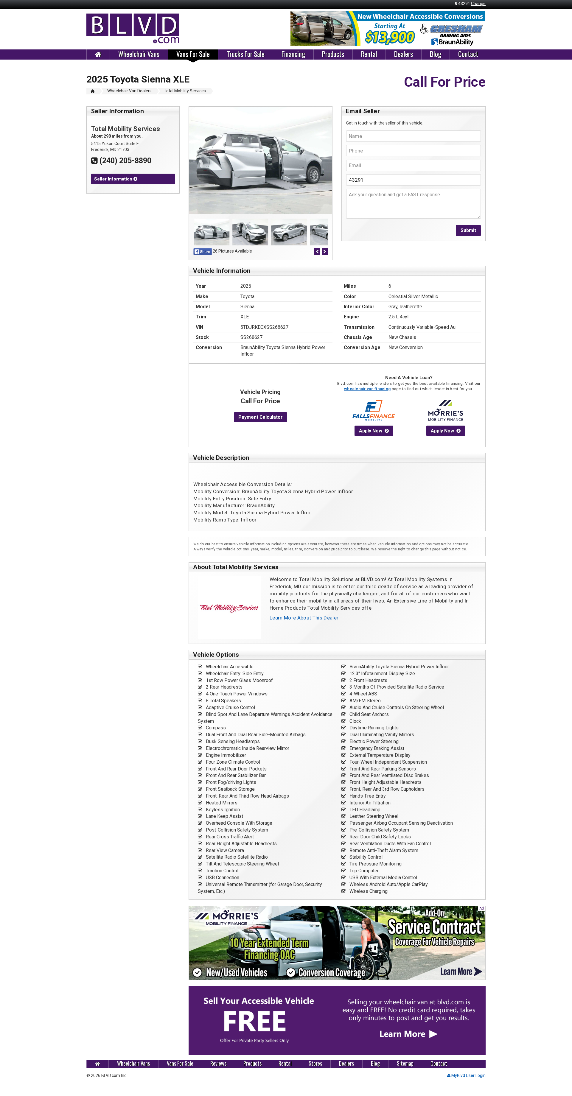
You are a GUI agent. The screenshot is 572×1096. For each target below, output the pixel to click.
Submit (468, 230)
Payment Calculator (260, 417)
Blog (435, 54)
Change (478, 3)
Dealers (403, 54)
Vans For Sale (193, 54)
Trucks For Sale (246, 54)
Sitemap (405, 1063)
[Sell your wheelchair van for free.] (337, 1020)
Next (478, 28)
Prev (298, 28)
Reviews (218, 1063)
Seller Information (113, 179)
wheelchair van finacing (367, 388)
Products (333, 54)
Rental (369, 54)
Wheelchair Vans (138, 54)
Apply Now (370, 431)
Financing (293, 54)
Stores (315, 1063)
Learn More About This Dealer (304, 618)
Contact (468, 54)
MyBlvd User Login (468, 1075)
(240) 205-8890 (124, 160)
